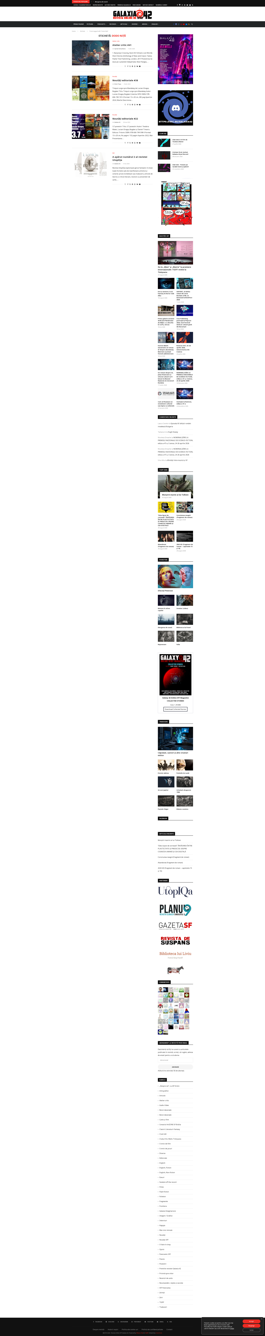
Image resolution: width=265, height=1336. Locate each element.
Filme (161, 1187)
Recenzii (113, 24)
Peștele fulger (163, 809)
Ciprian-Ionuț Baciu (120, 49)
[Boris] (170, 1005)
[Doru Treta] (181, 1016)
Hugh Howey (173, 432)
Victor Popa (117, 84)
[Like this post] (125, 66)
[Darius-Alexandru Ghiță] (160, 1016)
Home (74, 31)
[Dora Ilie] (165, 995)
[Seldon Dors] (165, 1000)
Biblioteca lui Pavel (101, 2)
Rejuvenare (162, 644)
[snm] (181, 995)
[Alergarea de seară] (166, 619)
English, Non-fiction (167, 1172)
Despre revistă (98, 5)
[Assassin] (165, 989)
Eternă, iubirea (163, 773)
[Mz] (181, 1011)
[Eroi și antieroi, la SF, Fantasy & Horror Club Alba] (166, 283)
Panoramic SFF (165, 1254)
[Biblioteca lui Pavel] (184, 619)
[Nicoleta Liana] (176, 989)
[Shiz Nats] (170, 1026)
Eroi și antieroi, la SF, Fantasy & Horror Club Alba (166, 294)
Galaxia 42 (117, 122)
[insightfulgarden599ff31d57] (165, 1005)
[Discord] (179, 5)
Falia (178, 644)
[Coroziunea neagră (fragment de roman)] (184, 507)
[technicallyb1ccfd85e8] (160, 995)
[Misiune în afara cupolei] (166, 600)
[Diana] (165, 1016)
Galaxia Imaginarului (167, 1211)
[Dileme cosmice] (184, 800)
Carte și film (164, 1120)
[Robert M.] (160, 1000)
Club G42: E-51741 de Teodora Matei (179, 141)
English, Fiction (165, 1168)
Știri (161, 1297)
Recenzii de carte (166, 1278)
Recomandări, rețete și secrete (171, 1283)
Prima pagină (78, 24)
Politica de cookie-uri (130, 1329)
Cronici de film (165, 1144)
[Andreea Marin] (160, 1005)
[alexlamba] (176, 1000)
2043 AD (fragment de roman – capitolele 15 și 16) (184, 546)
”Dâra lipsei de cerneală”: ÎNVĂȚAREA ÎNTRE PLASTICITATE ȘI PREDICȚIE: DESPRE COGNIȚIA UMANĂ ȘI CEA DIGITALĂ (166, 520)
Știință (162, 1292)
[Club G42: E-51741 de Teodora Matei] (164, 143)
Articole (123, 24)
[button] (91, 1)
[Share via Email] (139, 66)
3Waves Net (139, 1333)
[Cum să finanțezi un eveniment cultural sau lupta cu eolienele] (166, 393)
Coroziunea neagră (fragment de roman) (184, 516)
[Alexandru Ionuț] (186, 1000)
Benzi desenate (165, 1110)
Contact (169, 1329)
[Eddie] (181, 1000)
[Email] (190, 5)
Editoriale (163, 1158)
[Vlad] (160, 1026)
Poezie (162, 1259)
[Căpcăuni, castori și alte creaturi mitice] (175, 738)
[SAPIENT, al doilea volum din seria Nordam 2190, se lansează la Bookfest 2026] (184, 283)
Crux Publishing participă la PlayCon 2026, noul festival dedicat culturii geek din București (184, 323)
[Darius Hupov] (186, 1005)
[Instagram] (182, 5)
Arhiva (144, 24)
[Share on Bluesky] (137, 66)
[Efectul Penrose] (175, 576)
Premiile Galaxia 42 (124, 5)
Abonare (175, 1067)
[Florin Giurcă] (160, 1021)
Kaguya (162, 1225)
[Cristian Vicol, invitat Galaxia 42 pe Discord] (164, 155)
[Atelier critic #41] (90, 52)
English (155, 24)
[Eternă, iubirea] (166, 765)
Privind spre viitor (166, 1273)
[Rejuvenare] (166, 636)
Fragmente (163, 1201)
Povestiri (162, 1264)
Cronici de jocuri (165, 1148)
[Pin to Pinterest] (132, 66)
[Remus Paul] (170, 1011)
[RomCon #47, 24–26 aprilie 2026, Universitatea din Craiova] (184, 337)
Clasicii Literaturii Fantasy (169, 1129)
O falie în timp (165, 1244)
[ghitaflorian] (176, 995)
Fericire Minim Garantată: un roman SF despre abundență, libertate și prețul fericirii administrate (166, 350)
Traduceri (163, 1307)
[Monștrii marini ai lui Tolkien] (175, 486)
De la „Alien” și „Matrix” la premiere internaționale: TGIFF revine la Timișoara (174, 269)
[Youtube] (187, 5)
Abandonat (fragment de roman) (166, 545)
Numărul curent (161, 5)
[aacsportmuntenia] (176, 1005)
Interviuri (163, 1220)
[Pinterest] (184, 5)
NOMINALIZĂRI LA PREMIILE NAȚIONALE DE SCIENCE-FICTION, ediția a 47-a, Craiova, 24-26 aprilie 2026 (184, 377)
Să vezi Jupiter (163, 790)
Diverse (135, 24)
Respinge (251, 1326)
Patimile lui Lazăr (182, 773)
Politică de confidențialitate (152, 1329)
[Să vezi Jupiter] (166, 782)
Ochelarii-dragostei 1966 (183, 791)
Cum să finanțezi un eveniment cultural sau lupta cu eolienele (166, 404)
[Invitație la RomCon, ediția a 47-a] (184, 393)
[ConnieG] (170, 1021)
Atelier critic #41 (121, 45)
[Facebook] (177, 5)
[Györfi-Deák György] (165, 1026)
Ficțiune (90, 24)
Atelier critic (164, 1100)
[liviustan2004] (186, 995)
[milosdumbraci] (181, 1005)
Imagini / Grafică (165, 1216)
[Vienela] (186, 1016)
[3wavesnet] (165, 1011)
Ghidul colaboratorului (82, 5)
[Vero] (186, 1011)
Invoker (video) (182, 608)
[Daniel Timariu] (176, 1011)
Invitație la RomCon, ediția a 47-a (184, 403)
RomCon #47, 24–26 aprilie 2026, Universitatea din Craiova (183, 349)
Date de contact (148, 5)
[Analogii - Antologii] (176, 1016)
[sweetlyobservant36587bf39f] (186, 1021)
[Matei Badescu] (181, 1021)
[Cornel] (181, 1026)
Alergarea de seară (165, 627)
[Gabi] (170, 1016)
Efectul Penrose (165, 590)
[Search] (192, 24)
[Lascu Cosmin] (160, 989)
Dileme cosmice (182, 809)
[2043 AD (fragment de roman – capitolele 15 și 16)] (184, 536)
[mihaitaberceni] (186, 1026)
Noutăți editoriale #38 (125, 80)
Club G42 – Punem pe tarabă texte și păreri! (180, 166)
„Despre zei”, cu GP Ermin (169, 1086)
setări (232, 1328)
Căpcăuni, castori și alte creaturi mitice (173, 754)
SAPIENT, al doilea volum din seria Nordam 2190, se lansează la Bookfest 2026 (184, 296)
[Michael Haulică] (176, 1021)
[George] (170, 989)
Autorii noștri (110, 5)
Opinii (161, 1249)
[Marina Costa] (176, 1026)
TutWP (146, 1333)
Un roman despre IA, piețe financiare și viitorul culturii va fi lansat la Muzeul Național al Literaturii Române (166, 378)
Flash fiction (164, 1192)
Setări (252, 1330)
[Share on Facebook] (127, 66)
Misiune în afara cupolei (164, 609)
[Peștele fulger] (166, 800)
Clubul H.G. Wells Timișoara (170, 1139)
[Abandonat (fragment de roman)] (166, 536)
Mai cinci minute (165, 1230)
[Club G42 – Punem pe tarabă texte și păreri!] (164, 168)
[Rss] (192, 5)
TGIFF (161, 1302)
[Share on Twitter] (130, 66)
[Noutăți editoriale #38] (90, 88)
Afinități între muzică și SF (177, 460)
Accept (251, 1321)
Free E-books (137, 5)
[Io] (160, 1011)
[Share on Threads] (135, 66)
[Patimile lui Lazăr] (184, 765)
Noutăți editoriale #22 (125, 118)
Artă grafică (163, 1091)
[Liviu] (160, 1032)
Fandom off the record (167, 1182)
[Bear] (186, 989)
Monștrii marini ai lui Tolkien (175, 494)
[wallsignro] (165, 1032)
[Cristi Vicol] (165, 1021)
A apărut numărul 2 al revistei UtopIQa (129, 158)
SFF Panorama (164, 1288)
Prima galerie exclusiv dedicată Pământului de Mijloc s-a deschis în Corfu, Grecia (166, 322)
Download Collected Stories (175, 709)
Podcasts (101, 24)
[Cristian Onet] (170, 995)
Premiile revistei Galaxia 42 (170, 1268)
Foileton (162, 1196)
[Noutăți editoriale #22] (90, 126)
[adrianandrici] (181, 989)
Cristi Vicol (159, 1333)
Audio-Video (164, 1105)
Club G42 (162, 1134)
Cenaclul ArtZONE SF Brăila (170, 1124)
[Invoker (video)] (184, 600)
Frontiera (163, 1206)
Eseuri (161, 1177)
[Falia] (184, 636)
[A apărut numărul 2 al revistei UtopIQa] (90, 164)
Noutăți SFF (163, 1240)
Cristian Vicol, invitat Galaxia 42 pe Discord (180, 153)
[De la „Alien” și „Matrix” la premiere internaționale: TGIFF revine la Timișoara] (175, 253)
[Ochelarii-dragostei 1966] (184, 782)
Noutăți (162, 1235)
